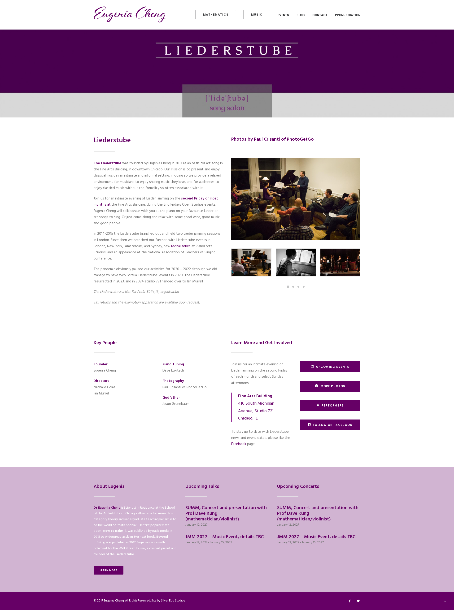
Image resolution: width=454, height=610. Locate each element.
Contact (319, 15)
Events (283, 15)
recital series (181, 246)
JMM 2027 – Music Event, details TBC (224, 537)
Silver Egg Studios (173, 600)
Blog (301, 15)
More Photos (333, 386)
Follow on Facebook (332, 425)
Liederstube (124, 554)
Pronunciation (347, 15)
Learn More (108, 570)
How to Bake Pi (114, 531)
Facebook (238, 444)
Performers (333, 405)
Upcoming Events (332, 367)
